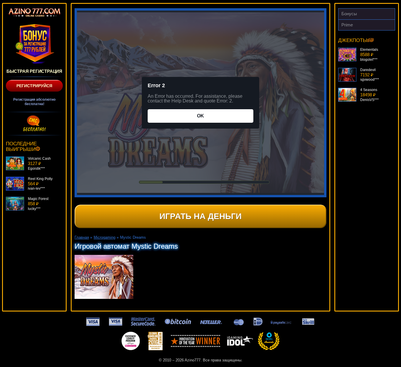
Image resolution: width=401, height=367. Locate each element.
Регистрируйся (34, 85)
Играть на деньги (200, 216)
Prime (347, 24)
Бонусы (349, 13)
